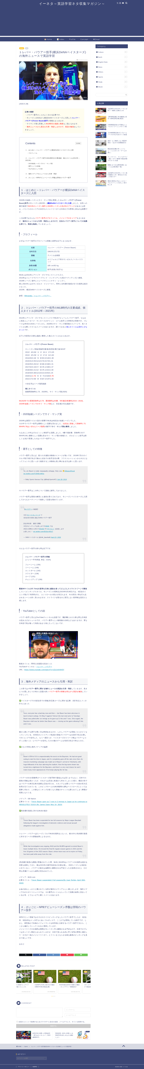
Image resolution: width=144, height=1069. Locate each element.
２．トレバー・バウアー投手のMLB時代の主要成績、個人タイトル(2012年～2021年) (52, 159)
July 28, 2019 (62, 479)
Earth (112, 57)
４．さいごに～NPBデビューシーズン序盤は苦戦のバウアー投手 (48, 177)
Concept (84, 39)
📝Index (60, 39)
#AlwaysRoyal (70, 471)
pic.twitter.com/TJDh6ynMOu (34, 473)
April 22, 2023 (56, 537)
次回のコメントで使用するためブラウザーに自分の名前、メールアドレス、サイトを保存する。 (52, 1022)
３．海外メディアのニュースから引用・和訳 (41, 174)
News (112, 67)
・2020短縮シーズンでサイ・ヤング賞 (40, 163)
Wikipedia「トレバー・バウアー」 (38, 296)
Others (112, 72)
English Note (112, 62)
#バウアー (28, 509)
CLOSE (78, 143)
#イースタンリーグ (33, 515)
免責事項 (35, 1066)
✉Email (96, 39)
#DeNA (41, 529)
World (112, 87)
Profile (72, 39)
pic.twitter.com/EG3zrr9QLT (43, 531)
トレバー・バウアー (44, 667)
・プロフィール (32, 153)
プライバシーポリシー (23, 1066)
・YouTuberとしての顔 (35, 169)
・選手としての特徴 (33, 166)
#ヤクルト (50, 529)
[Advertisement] (72, 22)
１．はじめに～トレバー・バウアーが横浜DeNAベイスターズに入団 (49, 150)
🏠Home (48, 39)
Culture (112, 52)
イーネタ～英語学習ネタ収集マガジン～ (72, 3)
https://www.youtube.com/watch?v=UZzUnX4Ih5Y (44, 670)
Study (112, 82)
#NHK (47, 526)
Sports (21, 48)
